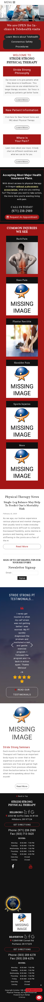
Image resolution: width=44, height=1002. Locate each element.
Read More (22, 546)
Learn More (22, 100)
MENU (8, 2)
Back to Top (23, 796)
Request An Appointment (23, 217)
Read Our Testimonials (22, 692)
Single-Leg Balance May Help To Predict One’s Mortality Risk (22, 506)
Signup (22, 578)
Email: (9, 573)
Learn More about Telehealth (22, 36)
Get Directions (22, 824)
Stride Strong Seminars (16, 747)
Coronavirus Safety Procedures (22, 44)
